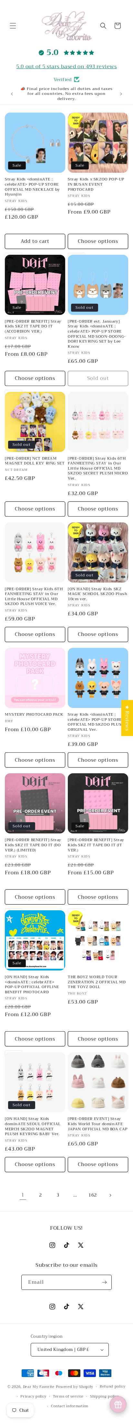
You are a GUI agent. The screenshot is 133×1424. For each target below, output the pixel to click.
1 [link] (23, 1195)
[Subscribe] (104, 1282)
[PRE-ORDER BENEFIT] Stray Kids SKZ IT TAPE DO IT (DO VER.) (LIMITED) (33, 845)
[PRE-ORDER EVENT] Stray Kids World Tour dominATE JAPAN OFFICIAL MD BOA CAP (98, 1124)
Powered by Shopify (75, 1387)
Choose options (98, 241)
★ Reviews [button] (127, 718)
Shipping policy (104, 1396)
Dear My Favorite (39, 1387)
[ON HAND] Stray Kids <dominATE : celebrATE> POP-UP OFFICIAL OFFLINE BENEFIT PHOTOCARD (32, 985)
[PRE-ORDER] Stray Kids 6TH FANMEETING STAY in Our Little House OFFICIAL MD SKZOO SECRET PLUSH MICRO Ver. (98, 468)
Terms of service (68, 1396)
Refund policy (113, 1386)
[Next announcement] (121, 94)
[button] (13, 26)
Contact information (69, 1406)
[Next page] (110, 1195)
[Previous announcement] (12, 94)
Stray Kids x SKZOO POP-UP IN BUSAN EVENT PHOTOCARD (96, 184)
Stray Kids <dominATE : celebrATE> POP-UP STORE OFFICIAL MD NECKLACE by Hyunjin (32, 187)
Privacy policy (33, 1396)
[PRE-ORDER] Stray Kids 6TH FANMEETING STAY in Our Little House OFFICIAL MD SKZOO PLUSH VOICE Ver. (34, 597)
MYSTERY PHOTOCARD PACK (34, 714)
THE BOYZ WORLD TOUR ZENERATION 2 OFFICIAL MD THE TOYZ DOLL (97, 982)
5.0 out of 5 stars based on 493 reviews (66, 66)
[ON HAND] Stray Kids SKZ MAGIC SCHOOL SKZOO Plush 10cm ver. (97, 594)
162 (92, 1195)
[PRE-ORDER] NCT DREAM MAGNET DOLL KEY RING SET (35, 461)
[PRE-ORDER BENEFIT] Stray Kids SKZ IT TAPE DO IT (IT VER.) (96, 845)
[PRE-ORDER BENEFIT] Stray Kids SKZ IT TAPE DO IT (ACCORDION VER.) (33, 326)
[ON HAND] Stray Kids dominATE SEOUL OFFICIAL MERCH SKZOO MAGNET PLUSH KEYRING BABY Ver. (33, 1126)
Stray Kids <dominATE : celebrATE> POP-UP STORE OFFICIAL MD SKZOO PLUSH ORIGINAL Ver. (96, 722)
